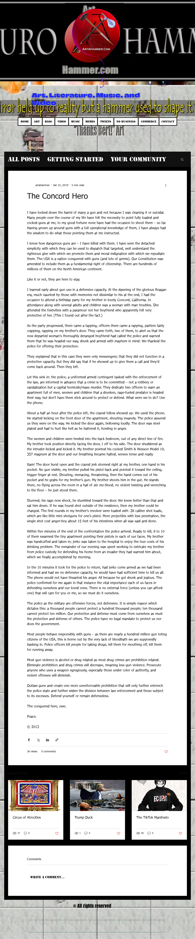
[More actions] (165, 185)
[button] (182, 159)
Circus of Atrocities (27, 817)
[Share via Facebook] (29, 740)
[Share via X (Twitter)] (38, 740)
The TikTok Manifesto (152, 817)
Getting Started (75, 159)
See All (183, 773)
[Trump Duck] (97, 795)
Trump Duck (84, 817)
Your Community (138, 159)
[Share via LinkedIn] (47, 740)
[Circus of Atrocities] (35, 795)
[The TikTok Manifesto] (159, 795)
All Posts (24, 159)
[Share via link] (57, 740)
